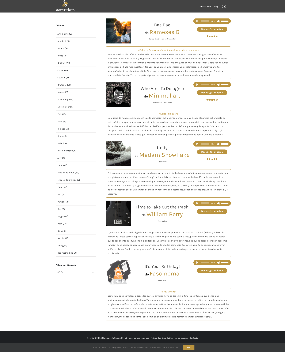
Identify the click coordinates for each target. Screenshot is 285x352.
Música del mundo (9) (68, 180)
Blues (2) (61, 55)
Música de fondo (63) (68, 172)
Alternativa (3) (64, 33)
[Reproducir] (197, 21)
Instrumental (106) (66, 150)
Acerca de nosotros (179, 338)
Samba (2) (62, 238)
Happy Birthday (168, 291)
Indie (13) (62, 143)
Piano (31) (62, 187)
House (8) (62, 136)
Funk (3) (61, 121)
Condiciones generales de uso (135, 338)
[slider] (225, 21)
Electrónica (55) (65, 106)
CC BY (60, 272)
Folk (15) (61, 114)
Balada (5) (62, 48)
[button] (224, 6)
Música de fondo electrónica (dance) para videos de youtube (168, 50)
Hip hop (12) (63, 128)
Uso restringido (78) (67, 252)
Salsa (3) (61, 231)
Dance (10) (62, 92)
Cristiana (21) (64, 85)
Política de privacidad (160, 338)
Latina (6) (62, 165)
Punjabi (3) (63, 201)
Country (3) (63, 77)
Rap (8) (61, 209)
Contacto (194, 338)
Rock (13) (61, 223)
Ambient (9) (63, 41)
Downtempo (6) (65, 99)
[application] (212, 21)
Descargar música (212, 29)
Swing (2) (62, 245)
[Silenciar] (218, 21)
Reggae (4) (62, 216)
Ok (188, 347)
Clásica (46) (63, 70)
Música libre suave (168, 113)
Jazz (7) (61, 158)
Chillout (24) (63, 63)
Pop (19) (61, 194)
